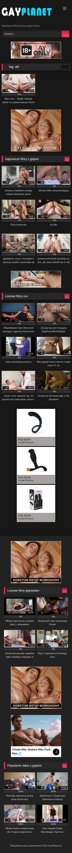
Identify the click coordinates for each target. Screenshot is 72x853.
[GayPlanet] (29, 12)
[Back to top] (62, 843)
